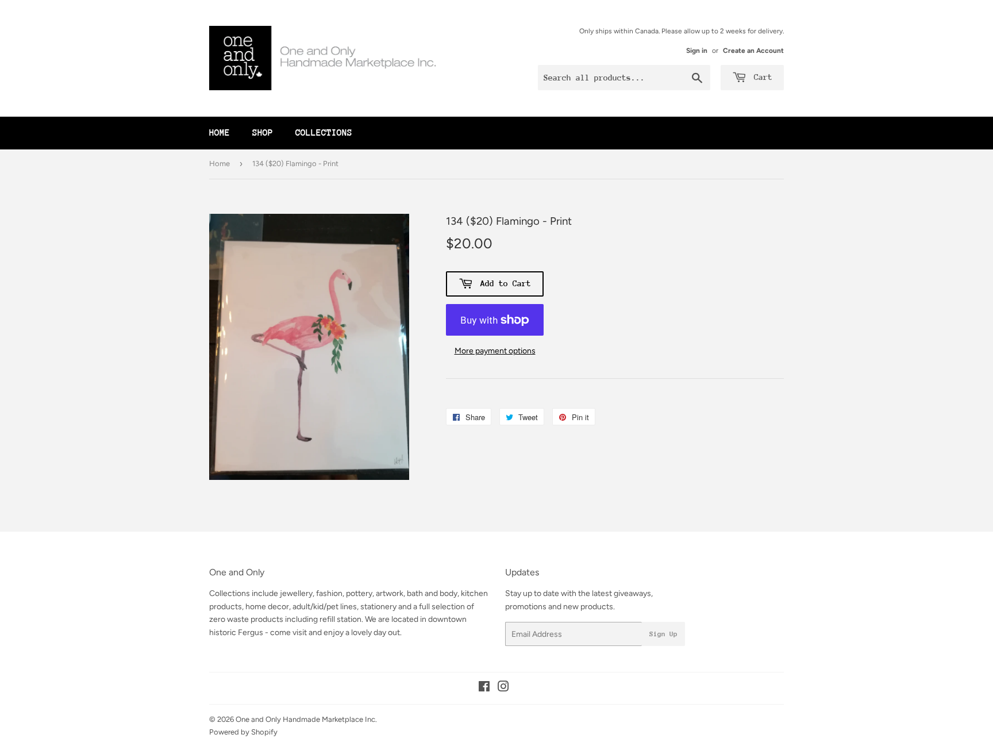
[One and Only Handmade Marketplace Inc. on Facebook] (484, 688)
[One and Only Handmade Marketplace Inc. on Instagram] (503, 688)
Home (219, 133)
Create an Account (753, 51)
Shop (262, 133)
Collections (323, 133)
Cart (760, 77)
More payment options (495, 351)
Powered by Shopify (243, 732)
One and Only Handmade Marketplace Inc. (306, 719)
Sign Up (663, 634)
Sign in (696, 51)
